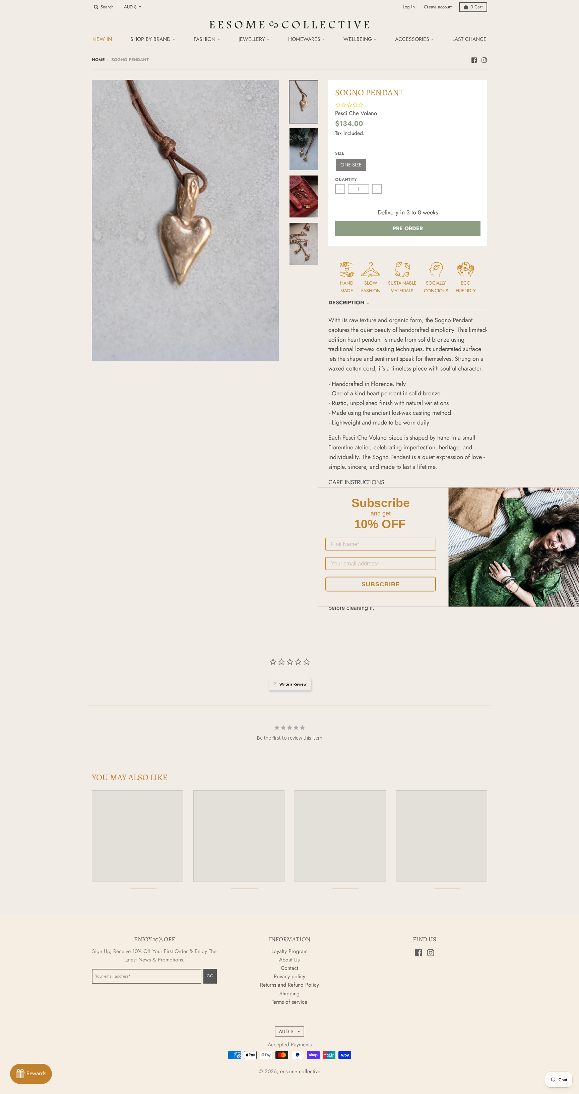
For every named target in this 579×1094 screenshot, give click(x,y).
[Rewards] (31, 1074)
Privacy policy (289, 976)
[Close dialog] (569, 496)
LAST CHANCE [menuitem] (469, 39)
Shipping (289, 993)
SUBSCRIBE (381, 584)
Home (98, 60)
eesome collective (300, 1071)
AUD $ (130, 7)
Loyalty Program (289, 951)
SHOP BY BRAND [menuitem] (150, 39)
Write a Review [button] (293, 684)
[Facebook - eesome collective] (474, 59)
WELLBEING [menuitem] (357, 39)
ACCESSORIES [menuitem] (412, 39)
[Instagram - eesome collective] (484, 59)
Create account (438, 7)
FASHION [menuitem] (204, 39)
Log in (409, 7)
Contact (289, 968)
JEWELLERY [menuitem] (252, 39)
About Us (289, 959)
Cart (476, 7)
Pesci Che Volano (356, 113)
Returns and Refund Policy (289, 985)
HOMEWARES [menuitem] (304, 39)
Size (339, 153)
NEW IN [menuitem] (102, 39)
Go (210, 976)
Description (346, 302)
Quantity (346, 180)
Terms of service (289, 1002)
